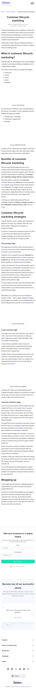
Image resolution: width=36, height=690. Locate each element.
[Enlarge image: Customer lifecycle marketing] (32, 87)
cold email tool (10, 364)
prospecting (22, 265)
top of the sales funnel (9, 249)
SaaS (20, 111)
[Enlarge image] (32, 307)
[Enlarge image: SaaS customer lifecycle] (32, 126)
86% (4, 441)
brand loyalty (18, 428)
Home (3, 12)
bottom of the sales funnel (17, 408)
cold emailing (20, 260)
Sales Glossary (11, 12)
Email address (18, 552)
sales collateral (15, 395)
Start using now (18, 561)
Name (18, 545)
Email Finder (30, 303)
